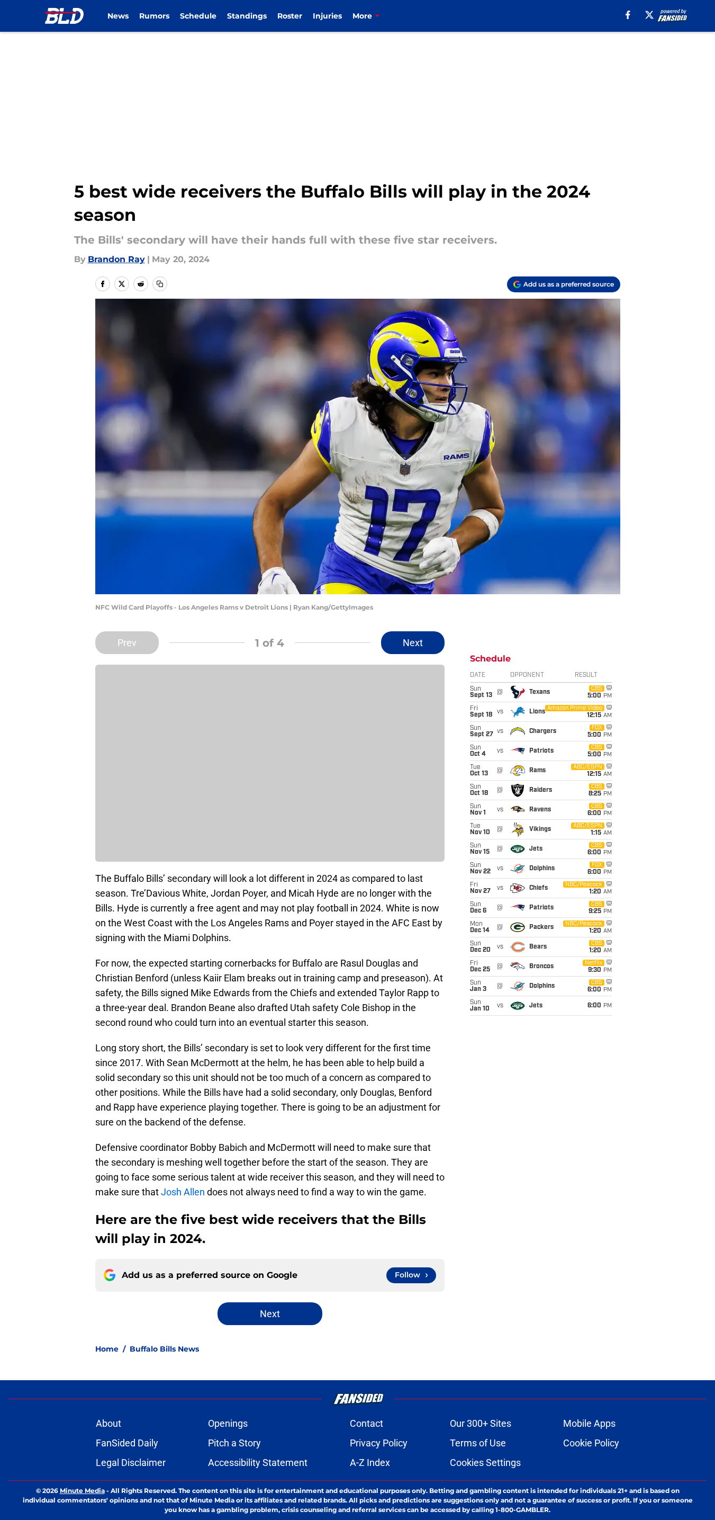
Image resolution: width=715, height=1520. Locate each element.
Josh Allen (183, 1191)
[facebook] (628, 15)
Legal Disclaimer (131, 1462)
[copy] (159, 283)
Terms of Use (478, 1443)
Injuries (327, 16)
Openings (228, 1423)
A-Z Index (370, 1462)
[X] (649, 15)
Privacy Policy (379, 1443)
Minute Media (82, 1491)
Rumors (154, 16)
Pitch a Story (234, 1443)
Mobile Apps (589, 1423)
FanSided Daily (127, 1443)
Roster (289, 16)
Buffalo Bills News (164, 1349)
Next (413, 642)
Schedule (198, 16)
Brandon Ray (116, 259)
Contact (366, 1423)
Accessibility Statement (257, 1462)
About (108, 1423)
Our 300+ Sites (480, 1423)
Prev (127, 642)
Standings (247, 16)
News (118, 16)
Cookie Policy (591, 1443)
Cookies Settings (485, 1462)
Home (107, 1349)
